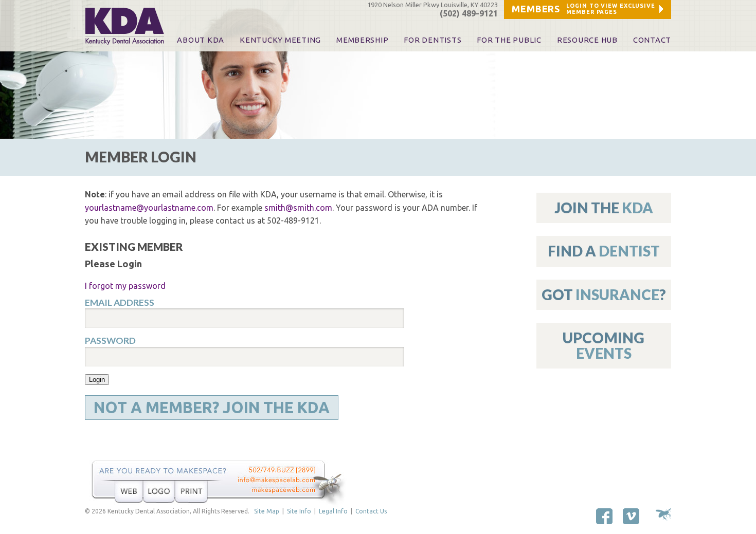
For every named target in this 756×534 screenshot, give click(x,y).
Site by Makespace (663, 514)
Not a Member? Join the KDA (212, 407)
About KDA (200, 40)
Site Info (299, 511)
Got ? (604, 294)
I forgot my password (125, 285)
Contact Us (371, 511)
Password (110, 341)
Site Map (266, 511)
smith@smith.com (298, 207)
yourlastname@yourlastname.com (149, 207)
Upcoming (603, 345)
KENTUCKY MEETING (280, 40)
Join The (603, 207)
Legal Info (333, 511)
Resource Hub (587, 40)
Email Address (119, 303)
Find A (604, 251)
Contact (652, 40)
